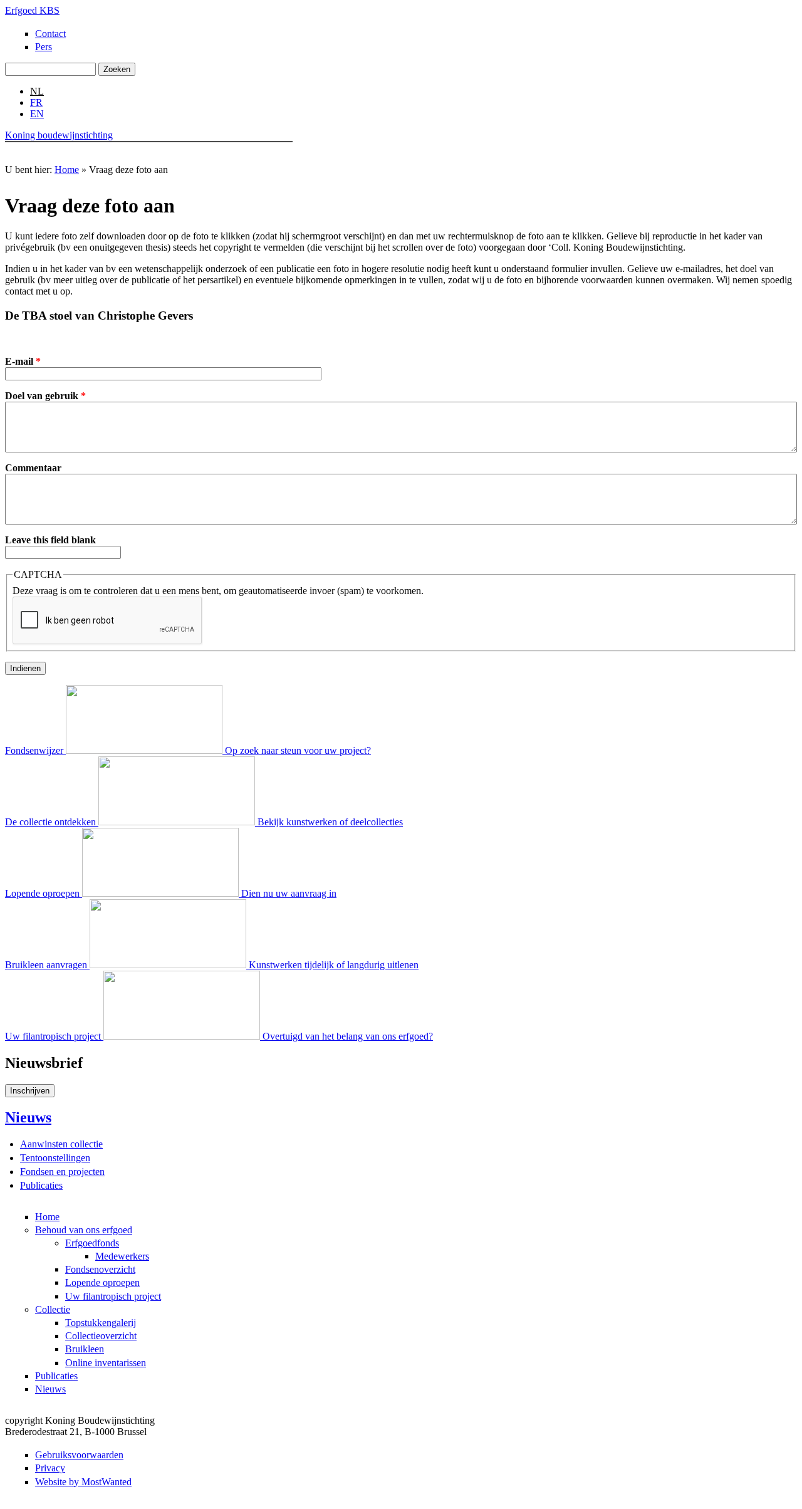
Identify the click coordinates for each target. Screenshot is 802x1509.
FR (36, 102)
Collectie (170, 153)
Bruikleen (84, 1349)
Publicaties (221, 153)
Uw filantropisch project (113, 1296)
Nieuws (270, 153)
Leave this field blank (50, 540)
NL (37, 91)
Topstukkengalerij (100, 1322)
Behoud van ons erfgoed (96, 153)
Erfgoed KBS (32, 10)
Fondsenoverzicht (100, 1269)
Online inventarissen (105, 1362)
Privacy (50, 1468)
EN (37, 113)
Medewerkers (122, 1256)
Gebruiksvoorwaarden (79, 1454)
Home (25, 153)
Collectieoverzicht (101, 1335)
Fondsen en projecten (62, 1171)
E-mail (23, 361)
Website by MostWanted (83, 1481)
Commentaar (33, 467)
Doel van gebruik (45, 395)
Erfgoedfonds (92, 1243)
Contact (50, 33)
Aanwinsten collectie (61, 1144)
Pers (43, 46)
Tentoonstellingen (55, 1157)
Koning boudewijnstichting (59, 135)
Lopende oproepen (102, 1282)
